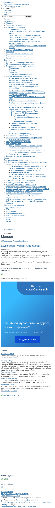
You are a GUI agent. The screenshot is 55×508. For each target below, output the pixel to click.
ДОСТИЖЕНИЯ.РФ (11, 395)
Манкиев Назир (7, 354)
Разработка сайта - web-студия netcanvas (18, 506)
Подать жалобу (27, 339)
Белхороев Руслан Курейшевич (21, 245)
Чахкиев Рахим (7, 384)
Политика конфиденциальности (28, 500)
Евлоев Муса (6, 360)
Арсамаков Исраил (9, 372)
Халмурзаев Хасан (9, 378)
